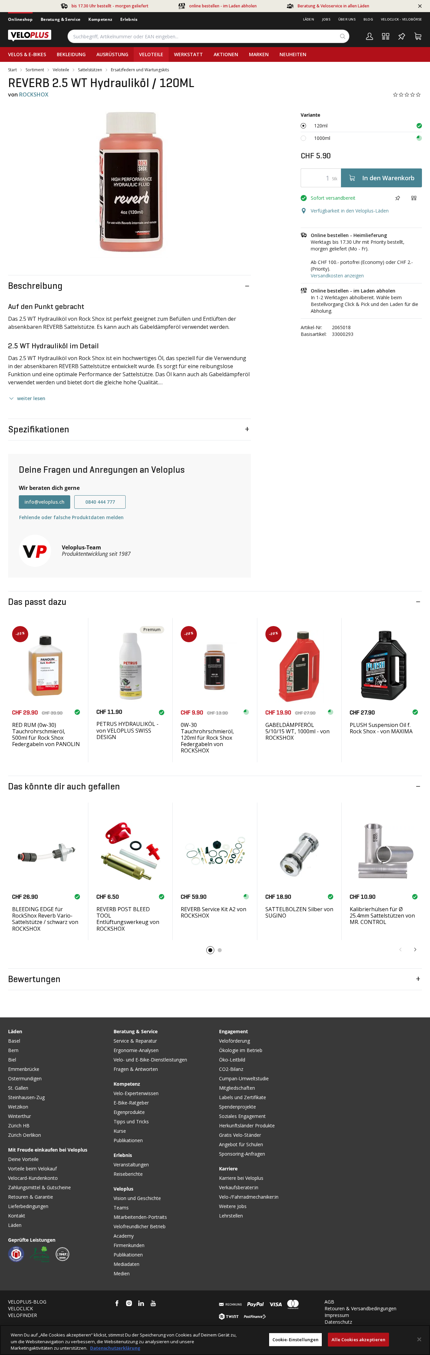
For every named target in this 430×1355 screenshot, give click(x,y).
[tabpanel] (129, 182)
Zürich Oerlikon (24, 1135)
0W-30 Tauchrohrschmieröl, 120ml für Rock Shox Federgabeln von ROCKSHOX (207, 737)
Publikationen (128, 1140)
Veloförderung (234, 1041)
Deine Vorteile (23, 1159)
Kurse (120, 1131)
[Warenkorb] (418, 36)
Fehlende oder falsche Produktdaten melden (71, 517)
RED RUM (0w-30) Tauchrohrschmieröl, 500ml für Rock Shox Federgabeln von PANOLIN (46, 734)
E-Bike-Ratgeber (131, 1102)
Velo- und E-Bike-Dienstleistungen (150, 1059)
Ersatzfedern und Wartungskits (140, 70)
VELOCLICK (20, 1308)
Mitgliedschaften (237, 1088)
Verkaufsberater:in (238, 1187)
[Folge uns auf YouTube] (153, 1303)
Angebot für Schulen (241, 1144)
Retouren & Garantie (30, 1197)
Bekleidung (71, 54)
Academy (124, 1236)
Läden (308, 19)
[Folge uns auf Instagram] (129, 1303)
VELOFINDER (22, 1315)
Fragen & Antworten (136, 1069)
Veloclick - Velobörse (401, 19)
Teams (121, 1207)
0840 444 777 (100, 502)
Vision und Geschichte (137, 1198)
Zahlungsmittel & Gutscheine (39, 1187)
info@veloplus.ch (44, 502)
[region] (215, 1340)
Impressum (337, 1315)
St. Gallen (18, 1088)
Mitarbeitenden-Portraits (140, 1217)
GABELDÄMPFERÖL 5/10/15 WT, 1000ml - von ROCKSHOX (297, 731)
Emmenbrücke (23, 1069)
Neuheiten (293, 54)
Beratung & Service (60, 19)
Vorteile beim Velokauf (32, 1168)
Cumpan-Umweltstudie (244, 1078)
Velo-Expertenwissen (136, 1093)
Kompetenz (100, 19)
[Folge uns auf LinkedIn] (141, 1303)
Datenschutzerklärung (115, 1348)
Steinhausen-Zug (26, 1097)
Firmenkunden (129, 1245)
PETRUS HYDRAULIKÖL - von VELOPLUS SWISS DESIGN (127, 730)
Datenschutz (338, 1322)
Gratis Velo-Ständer (240, 1135)
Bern (13, 1050)
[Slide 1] (210, 950)
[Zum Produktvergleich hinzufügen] (414, 198)
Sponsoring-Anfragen (242, 1154)
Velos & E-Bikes (27, 54)
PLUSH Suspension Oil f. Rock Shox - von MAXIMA (381, 728)
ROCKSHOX (33, 94)
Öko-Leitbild (232, 1059)
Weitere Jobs (233, 1206)
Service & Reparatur (135, 1041)
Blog (368, 19)
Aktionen (226, 54)
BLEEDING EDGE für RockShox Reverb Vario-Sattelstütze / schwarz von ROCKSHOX (45, 918)
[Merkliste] (402, 36)
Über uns (346, 19)
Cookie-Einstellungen (295, 1339)
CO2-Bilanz (231, 1069)
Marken (259, 54)
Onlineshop (20, 19)
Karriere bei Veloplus (241, 1178)
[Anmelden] (369, 36)
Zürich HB (19, 1125)
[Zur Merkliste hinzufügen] (398, 198)
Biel (12, 1059)
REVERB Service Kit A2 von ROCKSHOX (213, 912)
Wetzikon (18, 1107)
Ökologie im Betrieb (240, 1050)
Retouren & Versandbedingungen (360, 1308)
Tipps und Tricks (131, 1121)
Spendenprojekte (237, 1107)
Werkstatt (188, 54)
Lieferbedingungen (28, 1206)
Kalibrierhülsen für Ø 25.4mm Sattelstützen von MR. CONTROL (382, 915)
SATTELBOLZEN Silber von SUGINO (299, 912)
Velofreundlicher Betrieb (140, 1226)
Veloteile (151, 54)
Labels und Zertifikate (242, 1097)
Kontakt (16, 1215)
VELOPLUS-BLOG (27, 1302)
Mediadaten (126, 1264)
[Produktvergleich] (386, 36)
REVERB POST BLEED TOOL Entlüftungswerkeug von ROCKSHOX (127, 918)
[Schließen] (419, 1339)
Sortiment (35, 70)
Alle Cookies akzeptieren (358, 1339)
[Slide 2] (219, 950)
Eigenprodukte (129, 1112)
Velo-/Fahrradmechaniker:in (248, 1197)
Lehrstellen (231, 1215)
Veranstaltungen (131, 1164)
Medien (122, 1273)
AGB (329, 1302)
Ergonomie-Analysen (136, 1050)
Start (12, 70)
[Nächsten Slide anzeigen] (415, 949)
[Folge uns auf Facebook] (117, 1303)
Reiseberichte (128, 1174)
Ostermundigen (25, 1078)
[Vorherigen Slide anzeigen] (400, 949)
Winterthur (19, 1116)
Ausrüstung (112, 54)
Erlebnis (128, 19)
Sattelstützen (90, 70)
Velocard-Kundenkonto (33, 1178)
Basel (14, 1041)
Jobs (326, 19)
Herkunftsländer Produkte (247, 1125)
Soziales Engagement (242, 1116)
